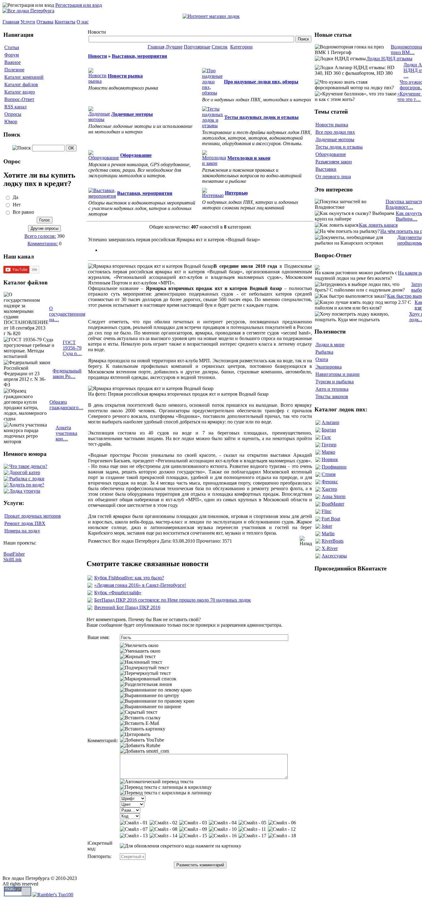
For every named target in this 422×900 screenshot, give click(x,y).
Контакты (65, 21)
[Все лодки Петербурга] (28, 10)
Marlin (328, 533)
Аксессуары (334, 555)
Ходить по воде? (26, 484)
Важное (12, 62)
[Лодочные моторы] (99, 119)
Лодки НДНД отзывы (389, 58)
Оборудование (330, 154)
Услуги (27, 21)
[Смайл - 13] (134, 836)
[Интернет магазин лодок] (211, 16)
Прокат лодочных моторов (32, 516)
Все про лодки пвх (335, 132)
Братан (329, 429)
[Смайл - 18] (282, 836)
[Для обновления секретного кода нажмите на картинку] (180, 846)
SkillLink (12, 559)
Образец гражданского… (66, 404)
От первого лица (333, 176)
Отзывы (44, 21)
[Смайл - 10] (223, 829)
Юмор (10, 121)
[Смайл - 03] (193, 823)
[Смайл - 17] (252, 836)
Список (220, 46)
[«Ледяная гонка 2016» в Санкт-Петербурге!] (89, 586)
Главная (10, 21)
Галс (326, 437)
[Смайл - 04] (223, 823)
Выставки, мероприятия (139, 56)
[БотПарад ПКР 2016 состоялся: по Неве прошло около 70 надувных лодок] (89, 601)
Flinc (326, 511)
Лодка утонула (24, 491)
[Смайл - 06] (282, 823)
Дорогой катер (24, 472)
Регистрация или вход (78, 5)
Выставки (325, 169)
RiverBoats (333, 541)
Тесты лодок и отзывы (339, 146)
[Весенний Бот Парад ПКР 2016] (89, 608)
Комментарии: (42, 243)
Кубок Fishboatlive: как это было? (129, 577)
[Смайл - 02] (163, 823)
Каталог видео (19, 92)
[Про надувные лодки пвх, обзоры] (212, 92)
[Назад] (306, 541)
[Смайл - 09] (193, 829)
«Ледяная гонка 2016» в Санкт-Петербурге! (140, 585)
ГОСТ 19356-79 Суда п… (72, 348)
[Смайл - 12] (282, 829)
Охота (321, 359)
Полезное (14, 69)
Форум (11, 54)
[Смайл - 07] (134, 829)
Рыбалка (324, 352)
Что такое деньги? (28, 466)
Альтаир (330, 422)
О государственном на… (67, 314)
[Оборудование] (103, 157)
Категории (241, 46)
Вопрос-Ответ (19, 99)
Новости (97, 56)
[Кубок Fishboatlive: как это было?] (89, 578)
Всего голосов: (40, 236)
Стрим (328, 474)
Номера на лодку (22, 530)
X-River (330, 548)
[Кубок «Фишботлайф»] (89, 593)
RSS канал (15, 106)
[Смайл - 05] (252, 823)
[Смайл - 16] (223, 836)
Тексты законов (331, 396)
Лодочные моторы (334, 139)
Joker (327, 526)
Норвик (330, 459)
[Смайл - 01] (134, 823)
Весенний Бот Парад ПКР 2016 (127, 607)
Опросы (12, 114)
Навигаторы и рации (337, 374)
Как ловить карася (378, 225)
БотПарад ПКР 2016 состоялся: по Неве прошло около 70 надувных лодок (172, 600)
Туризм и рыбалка (334, 381)
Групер (329, 444)
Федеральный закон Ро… (67, 373)
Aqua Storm (333, 496)
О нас (83, 21)
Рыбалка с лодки (26, 478)
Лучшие (174, 46)
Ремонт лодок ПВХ (24, 523)
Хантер (329, 489)
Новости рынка (331, 124)
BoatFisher (14, 554)
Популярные (197, 46)
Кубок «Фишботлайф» (117, 592)
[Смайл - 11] (252, 829)
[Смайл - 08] (163, 829)
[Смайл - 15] (193, 836)
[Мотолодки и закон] (214, 163)
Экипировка (328, 366)
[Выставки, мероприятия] (102, 196)
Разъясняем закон (333, 161)
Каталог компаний (24, 77)
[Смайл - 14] (163, 836)
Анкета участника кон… (66, 433)
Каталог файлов (21, 84)
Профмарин (334, 466)
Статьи (11, 47)
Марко (328, 452)
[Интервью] (213, 195)
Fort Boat (331, 518)
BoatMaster (333, 504)
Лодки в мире (329, 344)
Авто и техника (331, 389)
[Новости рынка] (97, 81)
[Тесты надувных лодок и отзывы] (212, 125)
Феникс (330, 481)
